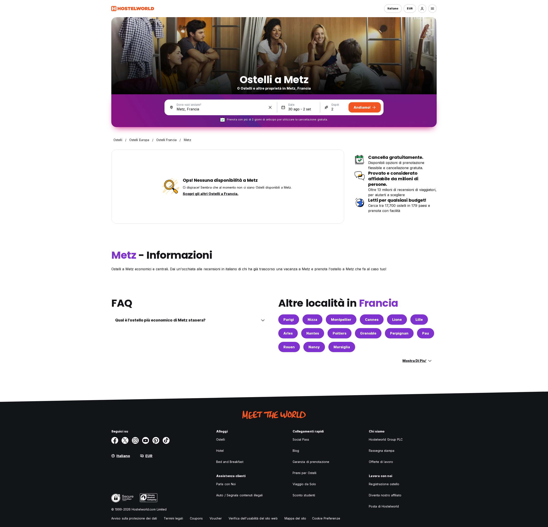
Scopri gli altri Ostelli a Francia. (210, 194)
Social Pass (301, 439)
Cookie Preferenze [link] (326, 518)
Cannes (371, 319)
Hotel (220, 450)
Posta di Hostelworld (384, 506)
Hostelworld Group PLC (386, 439)
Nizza (312, 319)
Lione (397, 319)
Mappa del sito (295, 518)
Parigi (288, 319)
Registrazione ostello (384, 484)
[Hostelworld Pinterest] (155, 440)
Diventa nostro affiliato (385, 495)
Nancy (314, 347)
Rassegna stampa (381, 450)
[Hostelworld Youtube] (145, 440)
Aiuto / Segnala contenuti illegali (239, 495)
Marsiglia (342, 347)
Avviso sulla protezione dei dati (134, 518)
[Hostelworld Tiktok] (166, 440)
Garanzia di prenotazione (311, 462)
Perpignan (399, 333)
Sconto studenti (304, 495)
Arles (288, 333)
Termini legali (173, 518)
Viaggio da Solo (304, 484)
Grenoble (368, 333)
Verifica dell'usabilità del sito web (253, 518)
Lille (419, 319)
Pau (425, 333)
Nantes (312, 333)
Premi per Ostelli (305, 473)
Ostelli (220, 439)
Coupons (196, 518)
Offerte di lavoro (381, 462)
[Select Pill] (422, 8)
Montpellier (341, 319)
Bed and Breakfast (229, 462)
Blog (296, 450)
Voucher (216, 518)
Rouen (289, 347)
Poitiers (339, 333)
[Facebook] (114, 440)
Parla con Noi (226, 484)
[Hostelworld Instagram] (135, 440)
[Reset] (270, 107)
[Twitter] (125, 440)
